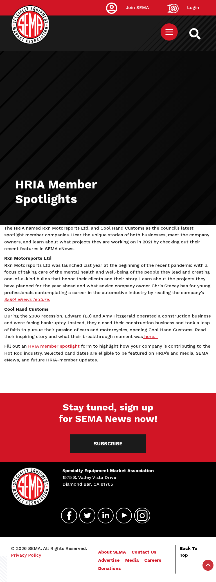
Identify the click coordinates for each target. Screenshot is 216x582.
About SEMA (112, 552)
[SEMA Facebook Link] (66, 515)
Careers (152, 560)
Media (132, 560)
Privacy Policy (26, 555)
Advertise (109, 560)
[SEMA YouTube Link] (121, 515)
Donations (109, 568)
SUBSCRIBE (108, 444)
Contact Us (144, 552)
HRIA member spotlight (54, 346)
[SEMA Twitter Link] (85, 515)
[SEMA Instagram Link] (139, 515)
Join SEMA (137, 7)
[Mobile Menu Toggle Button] (169, 32)
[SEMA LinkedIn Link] (103, 515)
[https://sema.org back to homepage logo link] (199, 33)
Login (193, 7)
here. (150, 336)
